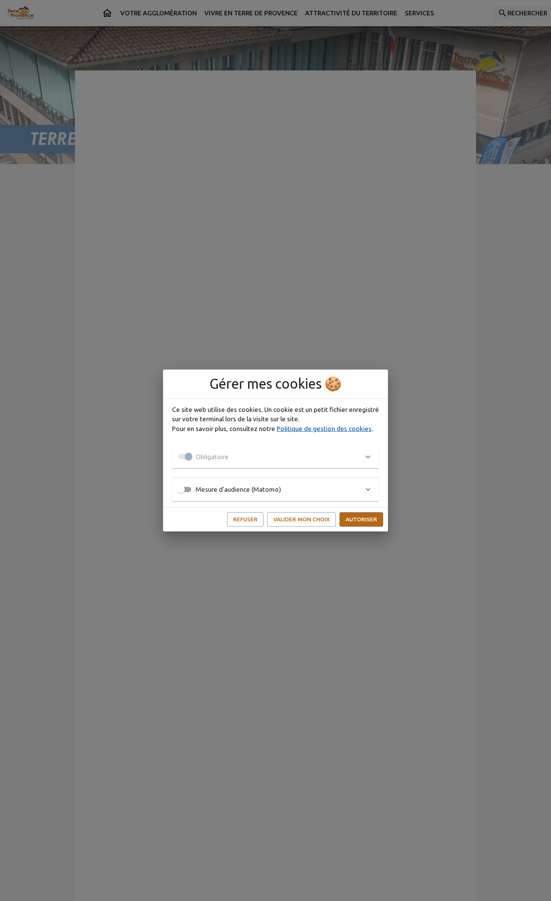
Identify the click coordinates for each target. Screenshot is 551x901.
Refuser (245, 519)
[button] (275, 456)
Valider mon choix (301, 519)
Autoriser (361, 519)
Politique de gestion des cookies (324, 428)
